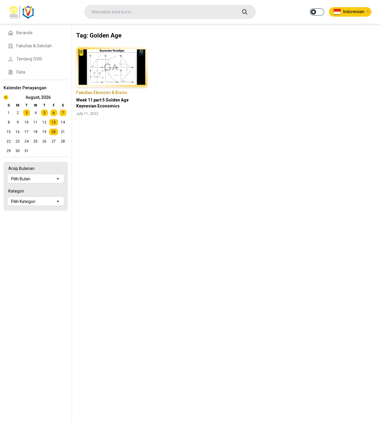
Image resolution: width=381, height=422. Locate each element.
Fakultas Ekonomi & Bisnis (101, 92)
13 (53, 122)
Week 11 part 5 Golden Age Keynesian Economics (102, 103)
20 (53, 132)
